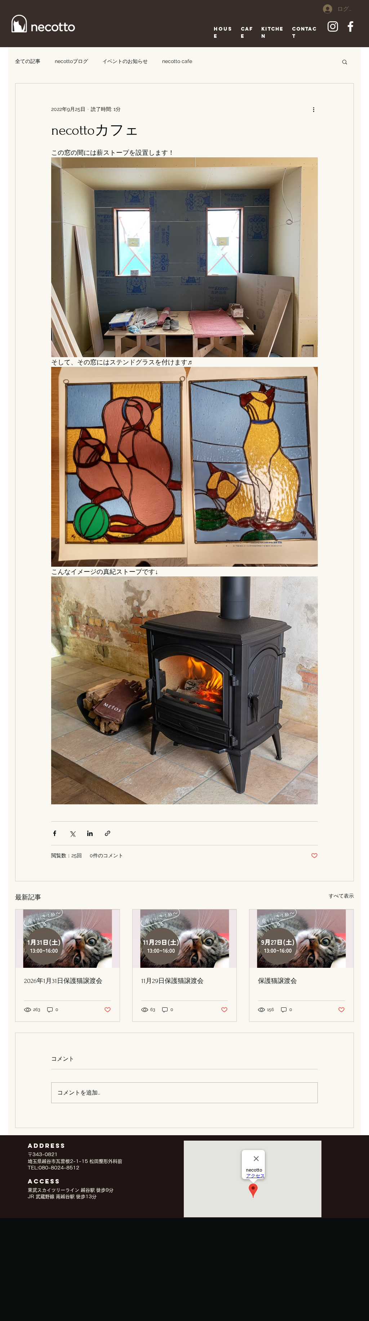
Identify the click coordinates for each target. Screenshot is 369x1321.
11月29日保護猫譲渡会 (172, 981)
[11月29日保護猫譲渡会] (185, 938)
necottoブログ (71, 61)
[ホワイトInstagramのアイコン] (333, 26)
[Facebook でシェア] (54, 833)
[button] (344, 61)
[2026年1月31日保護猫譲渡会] (67, 938)
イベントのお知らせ (125, 61)
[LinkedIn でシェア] (89, 833)
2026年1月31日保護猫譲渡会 (63, 981)
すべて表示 (341, 896)
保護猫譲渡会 (277, 981)
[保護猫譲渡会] (301, 938)
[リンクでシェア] (107, 833)
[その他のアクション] (313, 109)
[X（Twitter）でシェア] (72, 833)
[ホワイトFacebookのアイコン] (350, 26)
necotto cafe (177, 61)
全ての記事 (27, 61)
